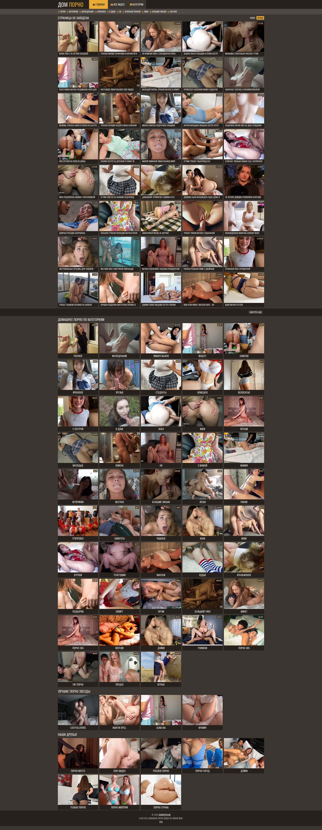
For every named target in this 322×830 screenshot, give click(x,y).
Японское (101, 11)
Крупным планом (132, 11)
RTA (161, 821)
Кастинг (173, 11)
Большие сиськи (158, 11)
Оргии (62, 11)
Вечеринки (73, 11)
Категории (137, 4)
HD (120, 11)
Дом (70, 4)
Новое (252, 17)
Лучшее (260, 17)
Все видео (119, 4)
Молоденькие (87, 11)
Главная (100, 4)
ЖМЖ (146, 11)
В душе (112, 11)
